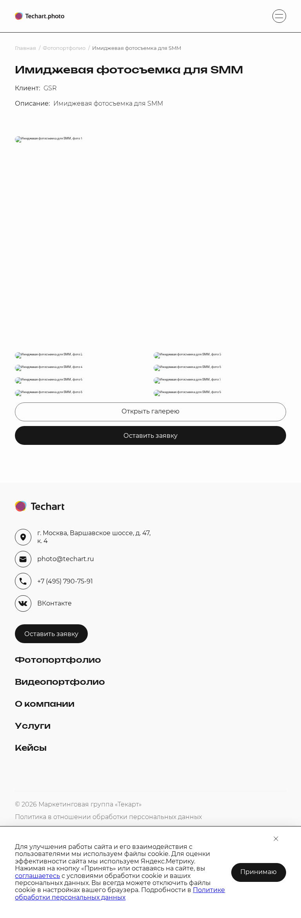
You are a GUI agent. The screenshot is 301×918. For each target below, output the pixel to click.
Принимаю (258, 872)
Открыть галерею (150, 411)
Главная (25, 48)
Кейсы (31, 748)
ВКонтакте (54, 603)
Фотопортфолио (64, 48)
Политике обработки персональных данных (120, 893)
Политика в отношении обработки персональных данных (108, 817)
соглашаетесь (37, 876)
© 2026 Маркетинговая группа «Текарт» (78, 804)
